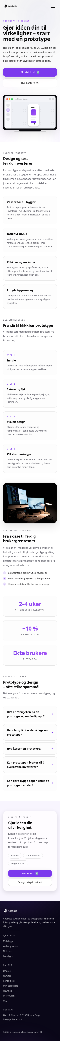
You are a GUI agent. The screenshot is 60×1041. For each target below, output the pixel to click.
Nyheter (7, 975)
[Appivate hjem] (10, 6)
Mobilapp (8, 941)
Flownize (7, 990)
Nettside (7, 951)
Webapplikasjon (11, 946)
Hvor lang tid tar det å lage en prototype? (30, 732)
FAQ (5, 1000)
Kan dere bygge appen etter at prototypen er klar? (30, 783)
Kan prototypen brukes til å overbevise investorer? (30, 765)
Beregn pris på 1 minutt (30, 882)
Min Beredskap (10, 985)
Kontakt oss (30, 873)
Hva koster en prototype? (30, 748)
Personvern (8, 995)
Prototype (8, 956)
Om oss (7, 970)
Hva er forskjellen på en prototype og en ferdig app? (30, 714)
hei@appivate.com (12, 1019)
